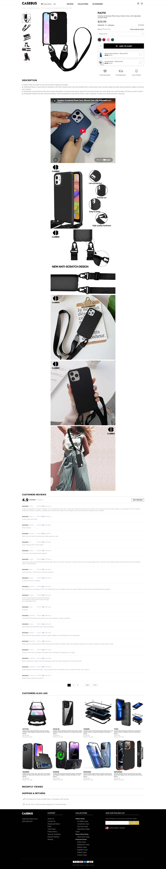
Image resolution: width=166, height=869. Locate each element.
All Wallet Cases (82, 821)
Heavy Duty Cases (83, 837)
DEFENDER (118, 772)
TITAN (116, 729)
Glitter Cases (81, 842)
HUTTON (25, 729)
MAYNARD (87, 772)
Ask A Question (138, 500)
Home (24, 8)
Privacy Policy (52, 832)
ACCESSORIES (97, 4)
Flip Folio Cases (82, 826)
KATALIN (56, 729)
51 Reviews (111, 25)
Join (134, 823)
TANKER (86, 729)
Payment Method (53, 837)
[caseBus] (29, 3)
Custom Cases (82, 855)
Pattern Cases (82, 852)
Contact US (51, 821)
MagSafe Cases (82, 850)
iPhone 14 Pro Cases (34, 8)
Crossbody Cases (83, 824)
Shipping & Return (54, 824)
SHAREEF (25, 772)
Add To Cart (125, 46)
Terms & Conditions (54, 834)
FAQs (49, 826)
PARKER (56, 772)
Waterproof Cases (83, 844)
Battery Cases (82, 847)
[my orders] (138, 3)
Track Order (52, 829)
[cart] (141, 3)
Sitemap (50, 839)
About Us (51, 819)
